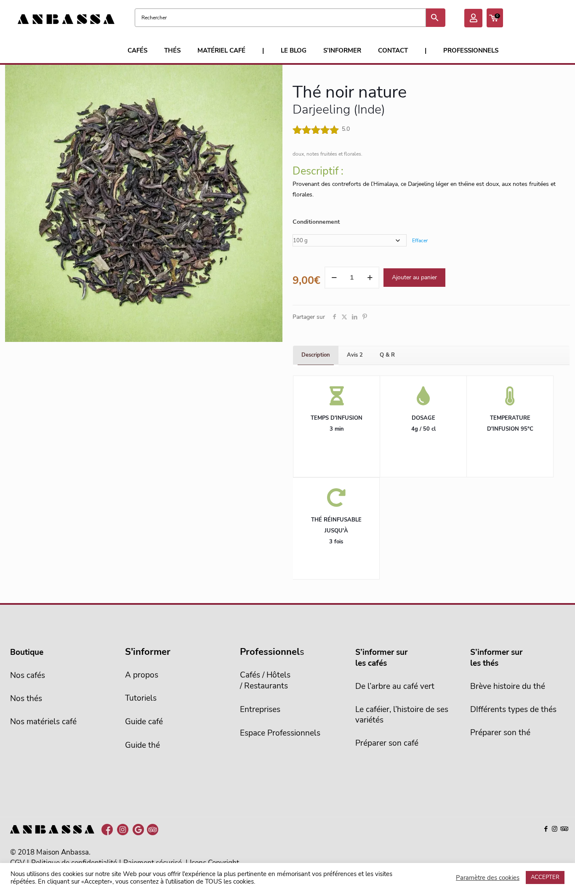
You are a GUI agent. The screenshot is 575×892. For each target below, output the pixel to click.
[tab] (315, 355)
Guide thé (142, 745)
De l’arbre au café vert (394, 686)
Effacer (420, 240)
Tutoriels (141, 698)
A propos (141, 675)
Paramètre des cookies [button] (487, 877)
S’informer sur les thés (496, 658)
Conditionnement (316, 222)
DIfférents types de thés (513, 709)
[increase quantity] (369, 277)
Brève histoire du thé (507, 686)
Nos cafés (27, 675)
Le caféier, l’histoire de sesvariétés (401, 714)
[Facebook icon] (546, 829)
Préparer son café (386, 743)
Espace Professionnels (280, 733)
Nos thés (26, 698)
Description (315, 355)
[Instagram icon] (554, 829)
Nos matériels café (43, 721)
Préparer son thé (500, 732)
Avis (355, 355)
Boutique (26, 652)
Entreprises (260, 709)
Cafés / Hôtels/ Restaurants (265, 680)
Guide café (144, 721)
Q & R (387, 355)
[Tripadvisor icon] (563, 829)
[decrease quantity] (334, 277)
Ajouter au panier (414, 277)
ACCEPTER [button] (545, 877)
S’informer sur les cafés (381, 658)
